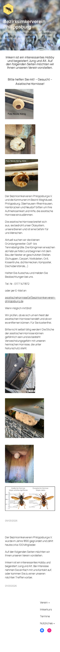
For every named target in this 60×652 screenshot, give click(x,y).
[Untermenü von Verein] (49, 602)
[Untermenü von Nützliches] (54, 623)
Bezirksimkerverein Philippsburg (24, 24)
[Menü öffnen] (30, 45)
